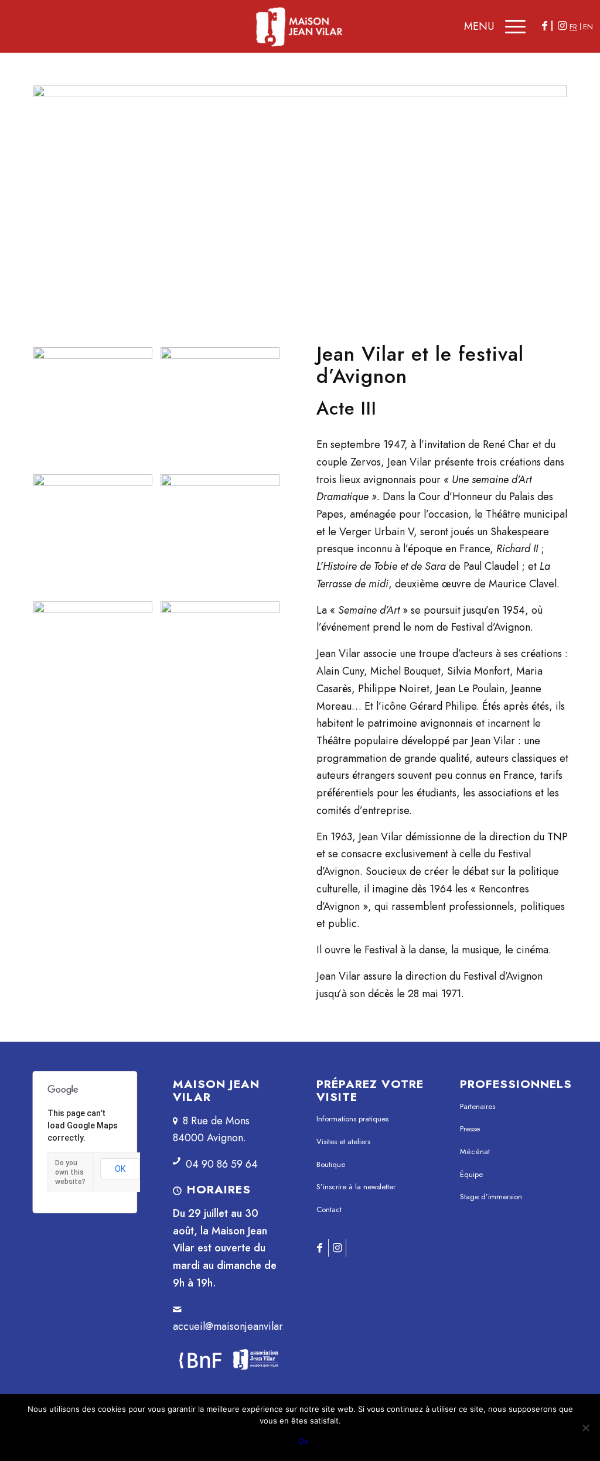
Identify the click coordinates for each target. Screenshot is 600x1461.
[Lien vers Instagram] (562, 26)
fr (573, 26)
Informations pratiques (352, 1118)
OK (120, 1168)
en (588, 26)
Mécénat (475, 1151)
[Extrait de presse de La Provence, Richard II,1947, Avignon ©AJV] (220, 533)
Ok (303, 1441)
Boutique (330, 1164)
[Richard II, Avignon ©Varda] (92, 533)
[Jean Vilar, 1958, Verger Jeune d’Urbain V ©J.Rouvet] (220, 406)
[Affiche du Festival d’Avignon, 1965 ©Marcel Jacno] (92, 660)
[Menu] (512, 26)
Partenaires (477, 1106)
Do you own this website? (70, 1172)
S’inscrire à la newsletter (356, 1186)
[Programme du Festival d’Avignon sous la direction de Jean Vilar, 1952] (300, 197)
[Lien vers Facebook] (544, 26)
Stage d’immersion (491, 1196)
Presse (470, 1128)
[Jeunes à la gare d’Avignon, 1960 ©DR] (220, 660)
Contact (329, 1209)
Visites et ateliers (343, 1141)
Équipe (471, 1174)
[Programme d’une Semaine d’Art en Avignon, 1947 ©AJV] (92, 406)
